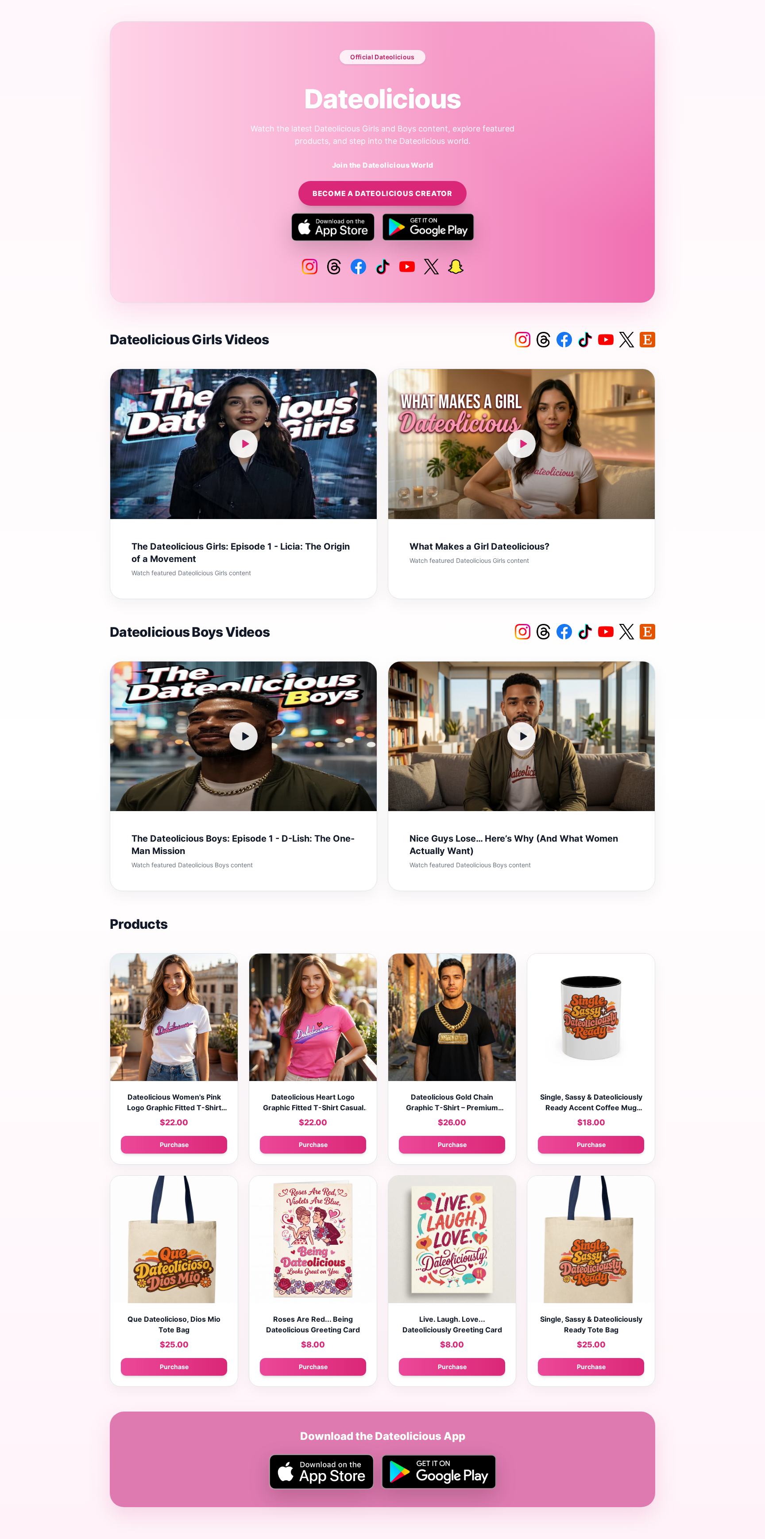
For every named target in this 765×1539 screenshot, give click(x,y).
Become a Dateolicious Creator (382, 193)
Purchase (174, 1144)
